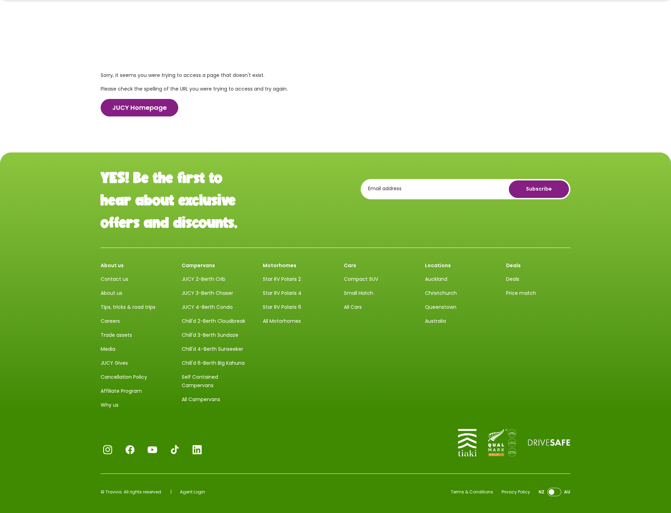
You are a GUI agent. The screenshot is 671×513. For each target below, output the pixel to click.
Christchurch (441, 293)
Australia (435, 321)
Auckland (436, 279)
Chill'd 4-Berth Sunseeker (212, 348)
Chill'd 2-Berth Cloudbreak (213, 321)
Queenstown (440, 307)
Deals (512, 279)
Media (108, 348)
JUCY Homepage (139, 107)
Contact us (114, 279)
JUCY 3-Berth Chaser (207, 293)
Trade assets (116, 335)
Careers (110, 321)
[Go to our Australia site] (554, 492)
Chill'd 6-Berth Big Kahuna (213, 362)
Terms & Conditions (472, 492)
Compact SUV (361, 279)
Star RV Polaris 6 (282, 307)
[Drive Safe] (549, 442)
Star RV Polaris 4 (282, 293)
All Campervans (201, 399)
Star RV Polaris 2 (282, 279)
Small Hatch (358, 293)
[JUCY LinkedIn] (197, 450)
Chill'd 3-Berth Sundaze (210, 335)
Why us (109, 404)
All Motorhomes (282, 321)
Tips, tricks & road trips (128, 307)
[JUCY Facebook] (130, 450)
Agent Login (192, 492)
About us (111, 293)
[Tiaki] (467, 443)
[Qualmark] (502, 443)
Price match (521, 293)
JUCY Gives (114, 362)
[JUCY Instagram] (108, 450)
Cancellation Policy (124, 376)
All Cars (353, 307)
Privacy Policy (516, 492)
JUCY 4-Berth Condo (207, 307)
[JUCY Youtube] (152, 450)
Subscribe (539, 188)
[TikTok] (175, 450)
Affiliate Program (121, 390)
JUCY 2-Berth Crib (203, 279)
